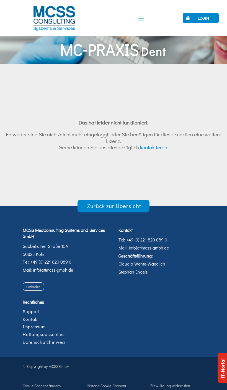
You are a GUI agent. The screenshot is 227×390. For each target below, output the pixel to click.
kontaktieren (153, 147)
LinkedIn (33, 286)
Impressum (34, 326)
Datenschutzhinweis (44, 342)
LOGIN (203, 18)
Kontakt (31, 319)
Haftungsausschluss (44, 334)
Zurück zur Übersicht (114, 205)
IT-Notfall (223, 367)
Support (31, 311)
